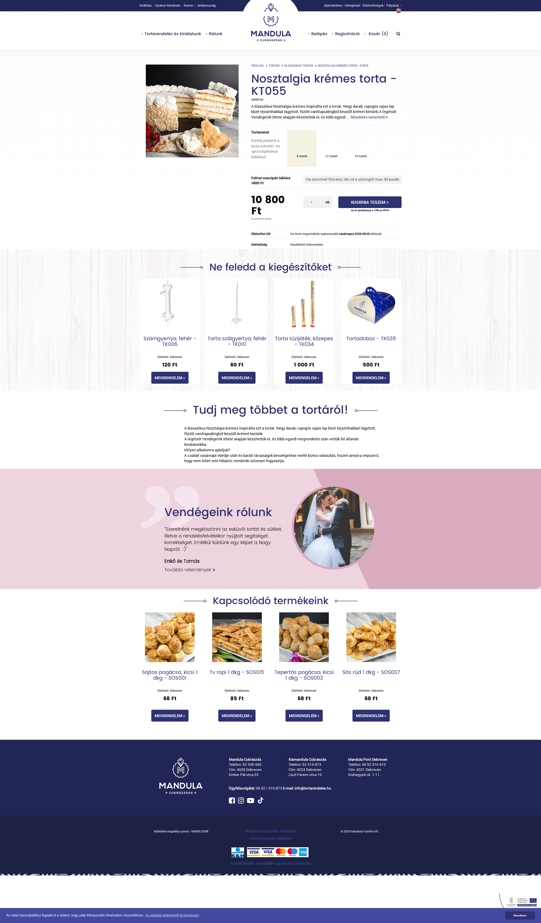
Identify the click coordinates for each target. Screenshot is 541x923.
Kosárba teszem (369, 202)
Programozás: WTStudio (291, 863)
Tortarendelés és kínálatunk (173, 34)
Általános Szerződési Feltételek (270, 831)
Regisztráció (347, 34)
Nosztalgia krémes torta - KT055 (343, 65)
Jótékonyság (206, 5)
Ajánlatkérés (333, 5)
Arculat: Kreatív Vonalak (250, 863)
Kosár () (377, 34)
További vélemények (188, 569)
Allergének (352, 5)
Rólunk (216, 34)
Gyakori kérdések (167, 5)
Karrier (188, 5)
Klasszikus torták (298, 65)
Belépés (319, 34)
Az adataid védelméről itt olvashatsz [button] (172, 915)
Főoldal (257, 65)
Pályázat (392, 5)
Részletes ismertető (368, 117)
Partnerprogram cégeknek (270, 838)
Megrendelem (169, 377)
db (327, 202)
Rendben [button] (520, 915)
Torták (274, 65)
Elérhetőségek (373, 5)
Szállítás (145, 5)
